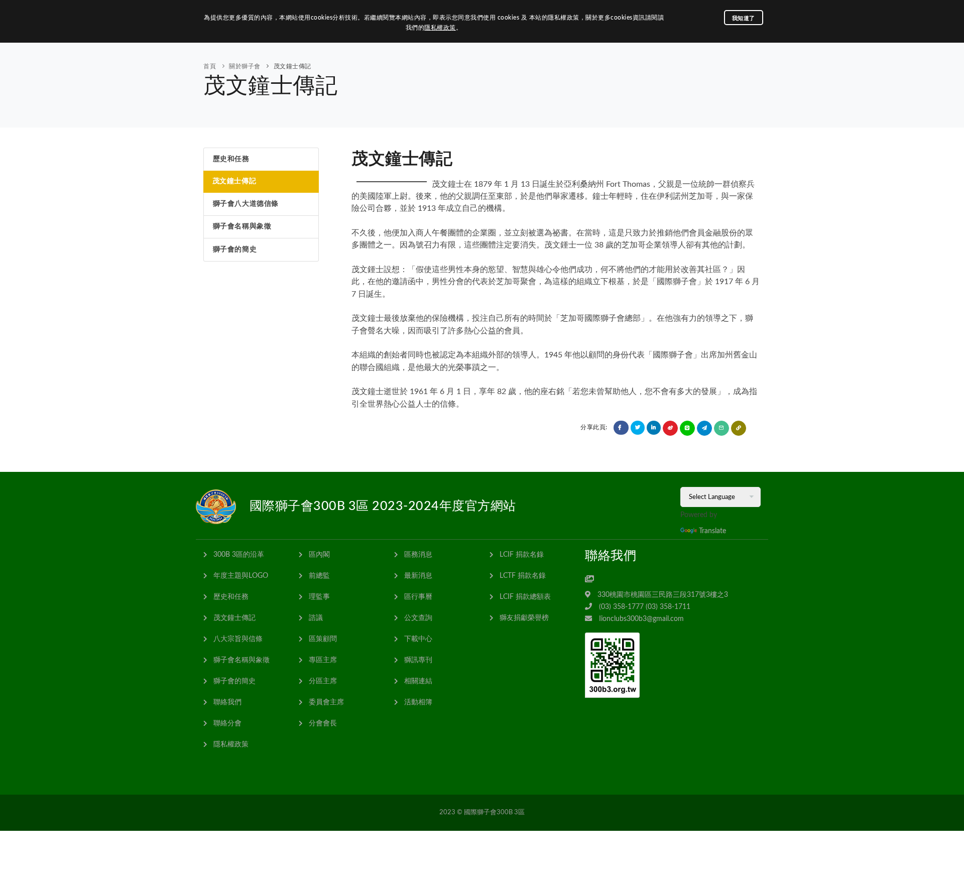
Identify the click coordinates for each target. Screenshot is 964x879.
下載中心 (418, 639)
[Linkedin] (654, 428)
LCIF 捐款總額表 (525, 596)
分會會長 (323, 723)
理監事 (319, 596)
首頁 (209, 66)
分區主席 (323, 681)
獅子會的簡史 (235, 249)
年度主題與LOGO (240, 575)
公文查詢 (418, 617)
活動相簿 (418, 702)
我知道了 (743, 18)
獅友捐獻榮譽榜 (524, 617)
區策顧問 (323, 639)
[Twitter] (638, 428)
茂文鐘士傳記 (234, 181)
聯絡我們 (227, 702)
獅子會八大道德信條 (246, 203)
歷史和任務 (231, 159)
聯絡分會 (227, 723)
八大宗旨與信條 (238, 639)
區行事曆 (418, 596)
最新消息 (418, 575)
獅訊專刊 (418, 660)
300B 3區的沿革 (238, 554)
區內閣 (319, 554)
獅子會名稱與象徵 (242, 226)
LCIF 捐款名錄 (522, 554)
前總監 (319, 575)
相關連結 (418, 681)
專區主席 (323, 660)
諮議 (316, 617)
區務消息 (418, 554)
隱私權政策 (440, 28)
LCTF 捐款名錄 (523, 575)
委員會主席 (326, 702)
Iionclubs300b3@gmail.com (641, 618)
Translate (712, 531)
